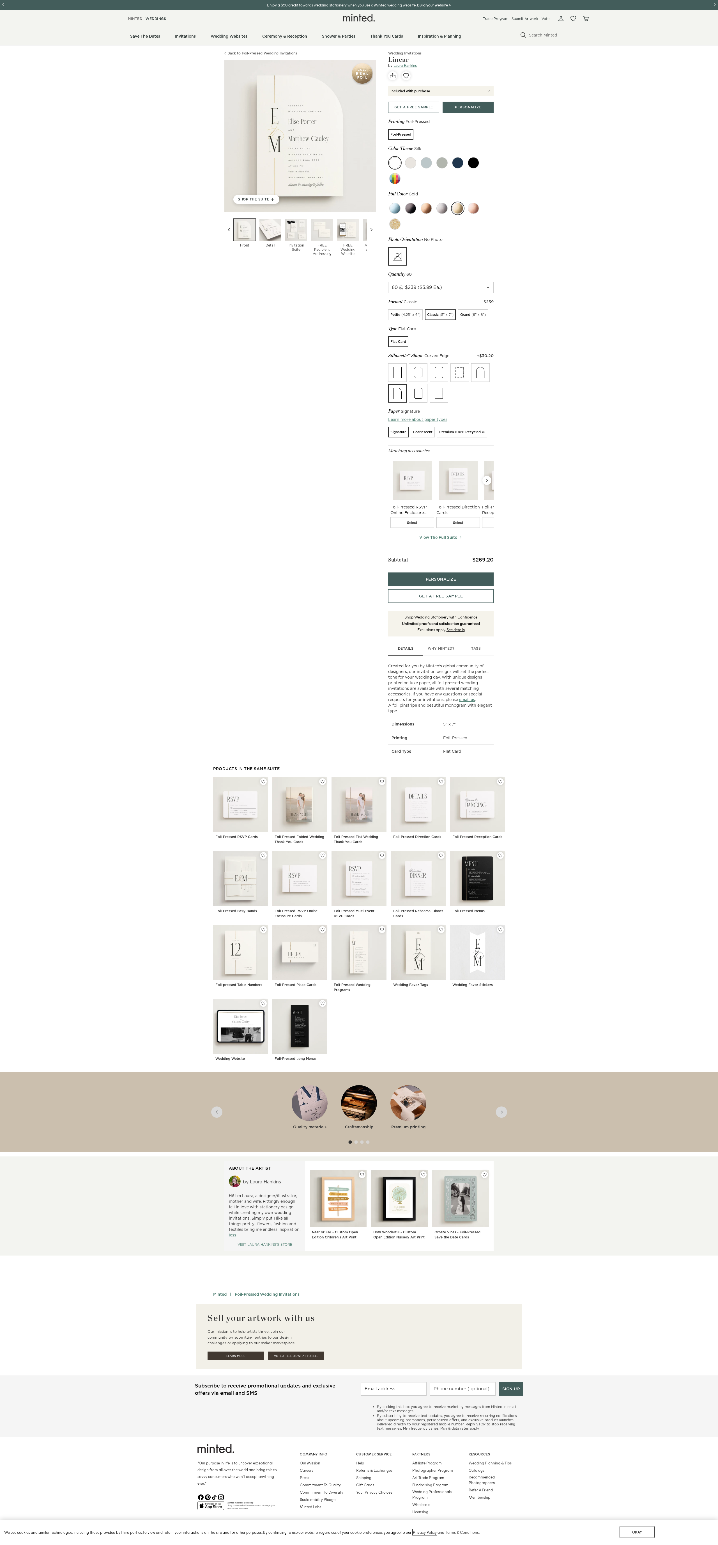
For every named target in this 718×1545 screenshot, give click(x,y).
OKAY (637, 1532)
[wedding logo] (359, 18)
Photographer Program (432, 1470)
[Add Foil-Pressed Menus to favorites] (500, 855)
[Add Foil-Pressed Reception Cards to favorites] (500, 781)
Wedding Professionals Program (432, 1494)
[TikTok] (214, 1496)
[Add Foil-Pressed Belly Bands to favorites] (263, 855)
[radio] (401, 134)
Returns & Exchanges (374, 1470)
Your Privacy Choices (374, 1492)
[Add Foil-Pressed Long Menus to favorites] (322, 1003)
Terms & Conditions (462, 1532)
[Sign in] (560, 18)
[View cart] (585, 18)
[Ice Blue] (395, 208)
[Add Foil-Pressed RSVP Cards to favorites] (263, 781)
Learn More (235, 1355)
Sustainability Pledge (317, 1499)
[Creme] (410, 163)
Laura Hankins (405, 65)
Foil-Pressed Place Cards (295, 985)
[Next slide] (371, 229)
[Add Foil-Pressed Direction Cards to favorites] (441, 781)
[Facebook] (200, 1496)
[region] (359, 1532)
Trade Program (495, 19)
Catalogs (476, 1470)
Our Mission (310, 1463)
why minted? (441, 648)
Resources (479, 1454)
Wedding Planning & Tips (490, 1463)
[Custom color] (395, 178)
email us (467, 699)
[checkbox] (412, 522)
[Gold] (457, 208)
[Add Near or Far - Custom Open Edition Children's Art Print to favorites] (362, 1174)
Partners (421, 1454)
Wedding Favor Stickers (472, 985)
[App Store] (210, 1508)
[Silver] (442, 208)
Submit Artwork (525, 19)
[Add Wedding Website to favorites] (263, 1003)
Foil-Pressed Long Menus (295, 1058)
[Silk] (395, 163)
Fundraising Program (430, 1484)
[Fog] (426, 163)
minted (135, 19)
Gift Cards (365, 1484)
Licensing (420, 1511)
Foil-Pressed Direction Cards (417, 837)
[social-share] (392, 75)
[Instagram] (221, 1496)
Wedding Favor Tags (410, 985)
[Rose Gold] (473, 208)
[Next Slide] (486, 480)
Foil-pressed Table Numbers (238, 985)
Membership (479, 1497)
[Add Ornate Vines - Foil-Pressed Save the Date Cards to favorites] (484, 1174)
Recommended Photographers (482, 1479)
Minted (220, 1294)
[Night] (457, 163)
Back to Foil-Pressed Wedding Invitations (262, 53)
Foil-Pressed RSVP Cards (236, 837)
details (406, 648)
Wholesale (421, 1504)
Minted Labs (310, 1506)
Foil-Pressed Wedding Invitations (267, 1294)
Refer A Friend (481, 1489)
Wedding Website (230, 1058)
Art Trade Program (428, 1477)
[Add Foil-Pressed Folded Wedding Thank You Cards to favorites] (322, 781)
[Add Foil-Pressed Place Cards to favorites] (322, 929)
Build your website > (434, 5)
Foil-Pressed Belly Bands (236, 911)
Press (304, 1477)
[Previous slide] (228, 229)
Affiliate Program (427, 1463)
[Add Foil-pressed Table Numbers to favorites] (263, 929)
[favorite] (406, 75)
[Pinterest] (207, 1496)
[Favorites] (573, 18)
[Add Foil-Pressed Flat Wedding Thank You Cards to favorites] (382, 781)
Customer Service (374, 1454)
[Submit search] (523, 35)
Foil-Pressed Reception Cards (477, 837)
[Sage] (442, 163)
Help (360, 1463)
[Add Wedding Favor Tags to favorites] (441, 929)
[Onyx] (473, 163)
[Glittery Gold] (395, 224)
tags (476, 648)
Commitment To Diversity (321, 1492)
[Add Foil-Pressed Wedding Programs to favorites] (382, 929)
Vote (545, 19)
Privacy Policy (425, 1532)
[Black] (410, 208)
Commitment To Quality (320, 1484)
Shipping (363, 1477)
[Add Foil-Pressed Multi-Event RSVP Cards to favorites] (382, 855)
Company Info (313, 1454)
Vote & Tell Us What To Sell (296, 1355)
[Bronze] (426, 208)
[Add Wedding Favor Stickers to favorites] (500, 929)
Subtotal (398, 560)
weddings (156, 19)
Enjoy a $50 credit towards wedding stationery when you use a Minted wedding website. (341, 5)
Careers (306, 1470)
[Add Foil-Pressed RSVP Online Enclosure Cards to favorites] (322, 855)
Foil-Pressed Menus (468, 911)
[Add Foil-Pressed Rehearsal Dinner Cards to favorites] (441, 855)
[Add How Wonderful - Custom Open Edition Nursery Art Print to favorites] (423, 1174)
